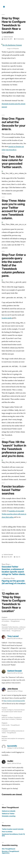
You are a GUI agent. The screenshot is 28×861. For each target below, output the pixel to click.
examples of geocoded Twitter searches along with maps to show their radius (14, 514)
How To (18, 557)
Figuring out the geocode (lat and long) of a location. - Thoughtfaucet (13, 620)
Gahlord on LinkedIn (8, 811)
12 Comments (20, 39)
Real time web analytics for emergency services (13, 739)
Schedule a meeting (8, 816)
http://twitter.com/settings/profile (14, 701)
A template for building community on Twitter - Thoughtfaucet (13, 731)
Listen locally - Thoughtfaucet (11, 725)
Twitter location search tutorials (12, 829)
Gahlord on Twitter (8, 813)
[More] (4, 7)
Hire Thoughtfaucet (8, 849)
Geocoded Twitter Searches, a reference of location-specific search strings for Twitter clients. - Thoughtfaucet (13, 628)
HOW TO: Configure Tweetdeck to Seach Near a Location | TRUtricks (12, 718)
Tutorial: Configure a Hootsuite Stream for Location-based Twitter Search (13, 710)
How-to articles (7, 831)
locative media (7, 318)
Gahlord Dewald (8, 37)
